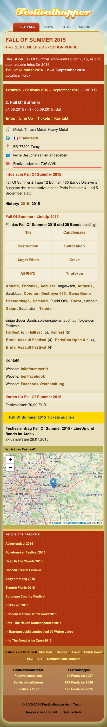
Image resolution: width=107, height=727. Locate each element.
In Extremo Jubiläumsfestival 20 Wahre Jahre (39, 631)
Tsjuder (46, 309)
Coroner (31, 294)
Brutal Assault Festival (26, 340)
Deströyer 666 (53, 294)
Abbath (12, 286)
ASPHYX (28, 274)
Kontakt (61, 118)
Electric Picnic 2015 (20, 587)
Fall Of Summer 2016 (24, 70)
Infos (10, 118)
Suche (84, 26)
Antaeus (85, 286)
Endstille (29, 286)
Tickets (43, 118)
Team (77, 704)
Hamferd (40, 301)
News (48, 26)
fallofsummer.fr (34, 369)
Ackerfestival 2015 (19, 543)
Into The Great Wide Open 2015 (28, 640)
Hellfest (12, 332)
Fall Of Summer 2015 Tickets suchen (41, 417)
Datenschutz (72, 712)
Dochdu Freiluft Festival (23, 570)
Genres (62, 652)
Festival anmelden (28, 675)
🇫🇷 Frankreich (26, 138)
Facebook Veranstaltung (42, 384)
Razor (76, 301)
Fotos (66, 26)
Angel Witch (28, 260)
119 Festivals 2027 (79, 675)
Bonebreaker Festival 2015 (25, 552)
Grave (74, 260)
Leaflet (56, 523)
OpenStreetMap (76, 523)
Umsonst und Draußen (63, 658)
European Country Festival (25, 596)
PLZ (30, 658)
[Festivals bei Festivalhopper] (53, 11)
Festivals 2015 (36, 90)
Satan (11, 309)
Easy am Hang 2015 (20, 578)
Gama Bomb (80, 294)
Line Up (26, 118)
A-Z (39, 658)
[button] (53, 483)
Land (75, 652)
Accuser (48, 286)
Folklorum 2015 (17, 605)
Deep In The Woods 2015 (24, 561)
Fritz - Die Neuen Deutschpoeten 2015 (33, 622)
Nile (27, 232)
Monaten (45, 652)
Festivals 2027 (28, 689)
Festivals (26, 26)
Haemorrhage (18, 301)
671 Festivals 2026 (79, 682)
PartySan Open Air (71, 340)
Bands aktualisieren (28, 682)
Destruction (28, 246)
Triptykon (74, 274)
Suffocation (74, 246)
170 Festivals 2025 (79, 689)
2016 (25, 204)
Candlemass (74, 232)
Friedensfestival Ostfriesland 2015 (31, 614)
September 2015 (66, 90)
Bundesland (93, 652)
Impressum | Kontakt (41, 712)
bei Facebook (33, 376)
